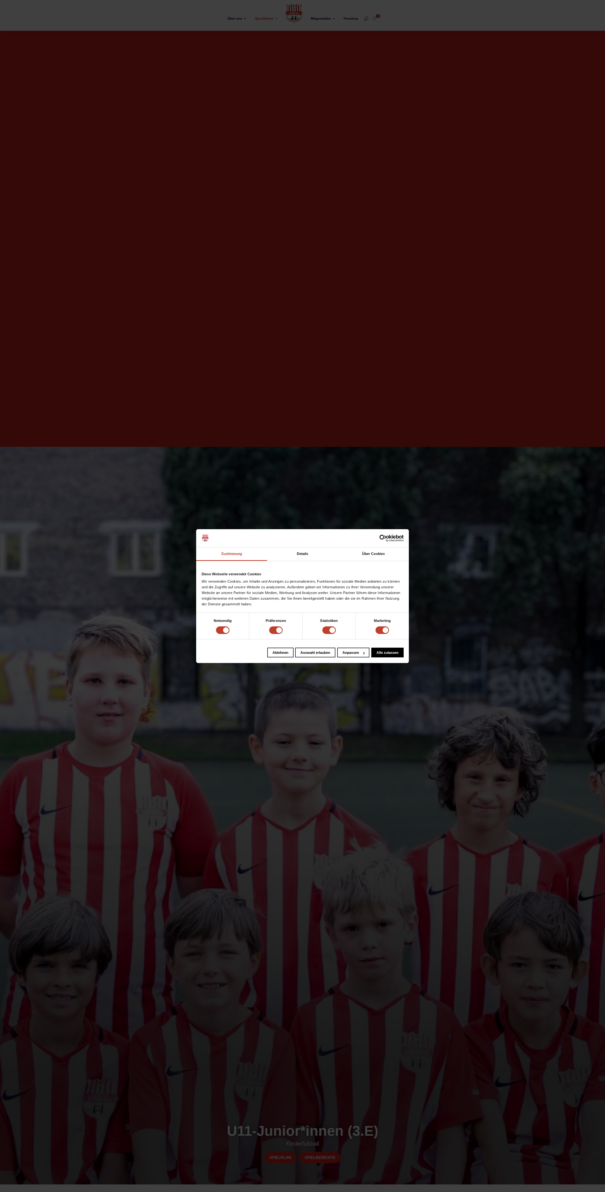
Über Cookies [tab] (373, 554)
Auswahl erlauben (315, 653)
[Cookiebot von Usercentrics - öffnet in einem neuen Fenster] (383, 538)
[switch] (276, 630)
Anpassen (350, 653)
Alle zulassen (387, 653)
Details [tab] (302, 554)
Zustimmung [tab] (231, 554)
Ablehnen (280, 653)
